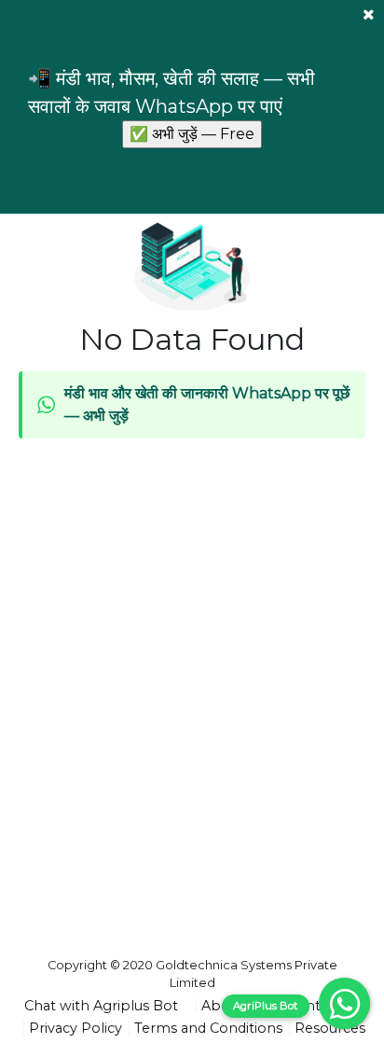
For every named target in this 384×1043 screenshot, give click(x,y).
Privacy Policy (75, 1028)
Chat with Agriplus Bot (101, 1005)
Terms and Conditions (208, 1028)
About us (232, 1005)
